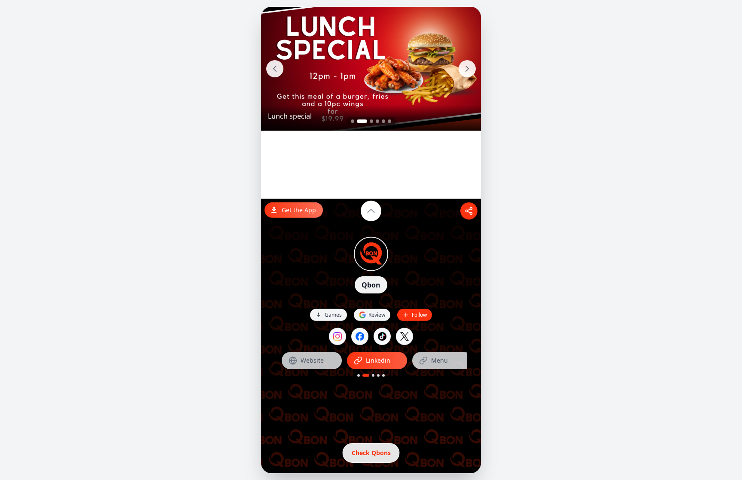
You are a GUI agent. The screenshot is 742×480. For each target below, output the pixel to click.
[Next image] (467, 68)
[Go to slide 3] (371, 121)
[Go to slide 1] (352, 121)
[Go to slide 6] (389, 121)
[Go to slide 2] (362, 121)
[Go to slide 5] (383, 121)
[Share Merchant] (468, 211)
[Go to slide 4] (377, 121)
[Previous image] (274, 68)
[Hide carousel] (371, 211)
